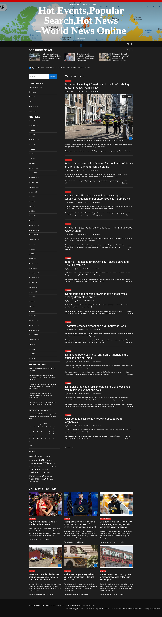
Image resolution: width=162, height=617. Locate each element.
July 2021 (32, 297)
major (122, 404)
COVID (121, 245)
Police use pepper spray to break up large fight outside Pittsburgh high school (80, 577)
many (93, 247)
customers (120, 279)
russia (40, 472)
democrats (108, 213)
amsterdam (81, 151)
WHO (46, 479)
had (97, 340)
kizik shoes (138, 609)
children (101, 436)
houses (113, 372)
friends (67, 247)
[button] (131, 49)
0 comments (95, 91)
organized (76, 406)
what (42, 479)
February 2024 (33, 168)
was (51, 476)
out (29, 469)
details (84, 181)
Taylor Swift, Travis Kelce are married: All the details (43, 523)
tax (89, 215)
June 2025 (32, 130)
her (35, 467)
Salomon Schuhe (116, 609)
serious (109, 151)
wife (86, 438)
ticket (78, 438)
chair (96, 213)
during (89, 181)
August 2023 (33, 192)
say (43, 472)
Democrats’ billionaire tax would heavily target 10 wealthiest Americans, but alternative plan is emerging (97, 197)
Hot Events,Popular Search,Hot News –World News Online (81, 20)
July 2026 (32, 120)
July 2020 (32, 349)
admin (71, 91)
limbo (67, 374)
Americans (73, 151)
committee (91, 311)
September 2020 (34, 339)
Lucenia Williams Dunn (84, 247)
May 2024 (32, 154)
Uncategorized (33, 106)
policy (81, 215)
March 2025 (32, 135)
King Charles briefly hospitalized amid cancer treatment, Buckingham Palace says (42, 416)
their (118, 247)
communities (97, 245)
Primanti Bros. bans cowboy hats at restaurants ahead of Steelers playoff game (115, 577)
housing (118, 372)
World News (32, 111)
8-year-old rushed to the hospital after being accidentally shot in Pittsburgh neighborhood (41, 395)
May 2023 (32, 206)
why (73, 249)
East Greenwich (92, 372)
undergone (68, 342)
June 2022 (32, 249)
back (37, 460)
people (42, 469)
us (43, 476)
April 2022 (32, 254)
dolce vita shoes (91, 609)
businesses (106, 279)
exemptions (109, 404)
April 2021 (32, 311)
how (39, 467)
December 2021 (34, 273)
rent (88, 374)
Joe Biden (43, 467)
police (104, 151)
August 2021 (33, 292)
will (66, 183)
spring (103, 374)
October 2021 (33, 282)
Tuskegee (68, 249)
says (46, 472)
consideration (106, 245)
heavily (67, 215)
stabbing (115, 151)
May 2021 (32, 306)
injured (99, 151)
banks (96, 279)
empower (68, 281)
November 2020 (34, 330)
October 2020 (33, 335)
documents (101, 404)
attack (88, 151)
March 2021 (32, 316)
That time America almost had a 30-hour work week (96, 325)
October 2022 (33, 235)
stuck (107, 374)
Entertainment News (35, 87)
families (117, 436)
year (37, 481)
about (72, 245)
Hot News (68, 81)
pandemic (108, 247)
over (32, 469)
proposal (84, 281)
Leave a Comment (125, 151)
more (49, 467)
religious (103, 406)
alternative (73, 213)
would (100, 215)
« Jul (30, 445)
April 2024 (32, 158)
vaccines (109, 406)
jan (102, 181)
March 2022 (32, 258)
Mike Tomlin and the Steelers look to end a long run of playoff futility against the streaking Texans (42, 386)
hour (100, 340)
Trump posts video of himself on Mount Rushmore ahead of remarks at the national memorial (42, 377)
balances (90, 279)
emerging (121, 213)
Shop (30, 101)
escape (112, 436)
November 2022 (34, 230)
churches (81, 404)
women (30, 481)
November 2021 (34, 278)
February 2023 (33, 220)
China (31, 463)
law (112, 340)
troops (82, 438)
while (113, 313)
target (85, 215)
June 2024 (32, 149)
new (117, 311)
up (40, 476)
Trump (32, 476)
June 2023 (32, 201)
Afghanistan (74, 436)
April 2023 (32, 211)
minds (103, 247)
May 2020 (32, 359)
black (84, 245)
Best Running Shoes (89, 605)
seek (97, 313)
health (32, 467)
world (34, 481)
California (95, 436)
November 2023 (34, 178)
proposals (81, 313)
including (93, 151)
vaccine (47, 476)
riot (104, 181)
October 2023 (33, 182)
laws (118, 404)
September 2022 (34, 239)
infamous (73, 247)
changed (89, 245)
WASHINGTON (106, 313)
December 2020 (34, 325)
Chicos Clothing (71, 609)
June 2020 (32, 354)
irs (72, 281)
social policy (97, 281)
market (71, 374)
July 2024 (32, 144)
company (102, 213)
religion (97, 406)
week (84, 342)
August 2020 (33, 344)
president (68, 313)
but (93, 213)
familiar (107, 372)
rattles (90, 281)
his (37, 467)
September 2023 (34, 187)
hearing (97, 181)
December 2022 (34, 225)
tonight (117, 181)
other (121, 311)
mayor (98, 247)
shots (114, 247)
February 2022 (33, 263)
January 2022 (33, 268)
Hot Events (68, 160)
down (105, 311)
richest (87, 313)
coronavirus (115, 245)
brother (88, 436)
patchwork (90, 406)
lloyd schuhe (81, 609)
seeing (108, 181)
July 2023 (32, 197)
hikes (109, 311)
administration (74, 279)
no (66, 406)
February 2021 (33, 320)
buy (79, 372)
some (98, 374)
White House (91, 342)
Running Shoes (148, 609)
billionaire (88, 213)
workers (102, 342)
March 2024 (32, 163)
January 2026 (33, 125)
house (113, 311)
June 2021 (32, 301)
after (36, 456)
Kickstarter (106, 340)
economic (101, 372)
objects (70, 406)
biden (79, 181)
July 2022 (32, 244)
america (72, 311)
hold (114, 404)
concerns (113, 279)
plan (76, 215)
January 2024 (33, 173)
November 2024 (34, 139)
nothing (77, 374)
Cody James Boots (104, 609)
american (47, 456)
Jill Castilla (77, 281)
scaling (92, 313)
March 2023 (32, 216)
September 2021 (34, 287)
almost (72, 340)
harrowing (68, 438)
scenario (93, 374)
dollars (115, 213)
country (106, 436)
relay (73, 438)
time (112, 181)
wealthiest (94, 215)
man (47, 467)
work (97, 342)
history (72, 215)
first (93, 181)
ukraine (38, 476)
